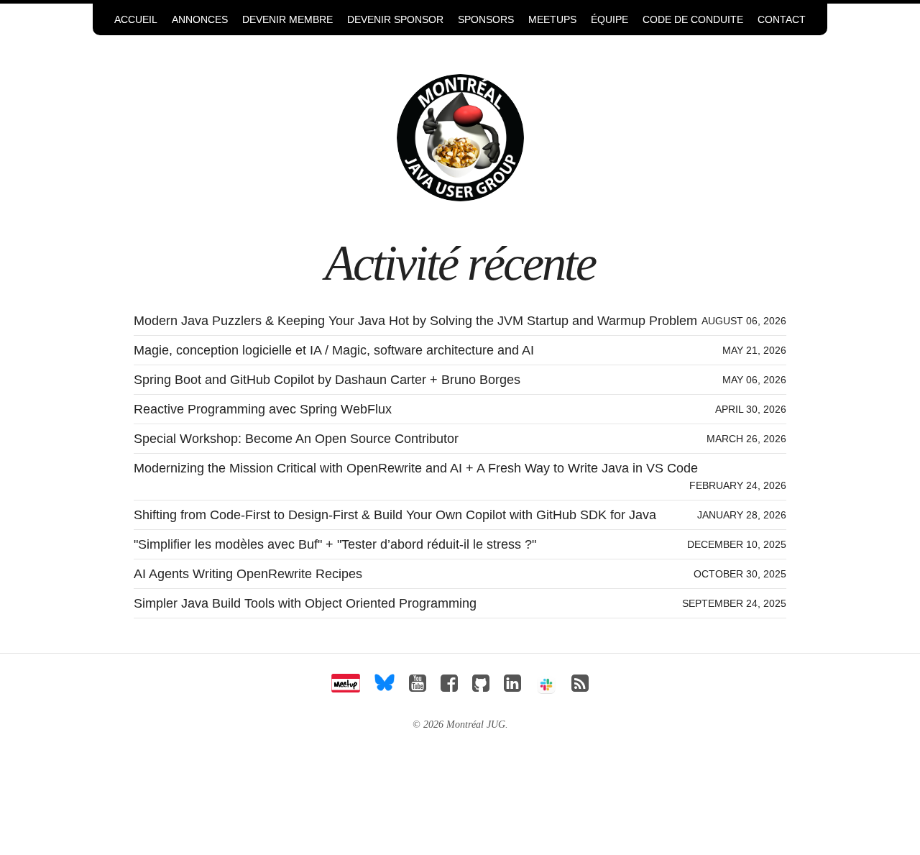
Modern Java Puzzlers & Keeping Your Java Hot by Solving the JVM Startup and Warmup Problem (415, 321)
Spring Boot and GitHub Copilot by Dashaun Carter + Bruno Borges (327, 379)
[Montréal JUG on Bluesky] (384, 687)
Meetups (552, 19)
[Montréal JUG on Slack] (546, 687)
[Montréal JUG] (460, 137)
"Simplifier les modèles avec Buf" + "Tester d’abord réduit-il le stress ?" (335, 544)
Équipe (609, 19)
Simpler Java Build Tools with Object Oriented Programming (305, 603)
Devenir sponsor (395, 19)
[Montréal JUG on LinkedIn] (512, 687)
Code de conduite (693, 19)
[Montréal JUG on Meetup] (346, 687)
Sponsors (486, 19)
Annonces (200, 19)
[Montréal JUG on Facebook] (449, 687)
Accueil (135, 19)
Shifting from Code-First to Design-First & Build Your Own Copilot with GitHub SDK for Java (395, 515)
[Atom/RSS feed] (580, 687)
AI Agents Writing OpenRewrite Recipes (248, 574)
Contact (782, 19)
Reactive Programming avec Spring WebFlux (263, 409)
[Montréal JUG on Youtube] (417, 687)
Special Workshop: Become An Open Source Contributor (296, 438)
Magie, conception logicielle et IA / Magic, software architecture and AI (334, 350)
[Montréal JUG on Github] (480, 687)
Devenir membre (287, 19)
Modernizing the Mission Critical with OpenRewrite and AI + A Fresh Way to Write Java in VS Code (416, 468)
